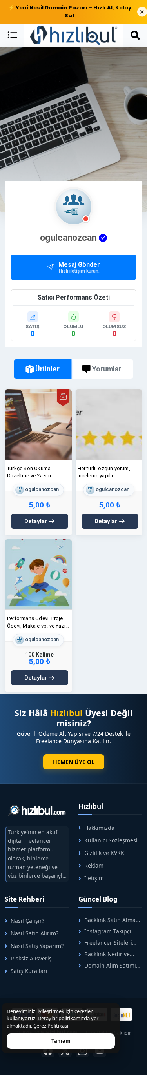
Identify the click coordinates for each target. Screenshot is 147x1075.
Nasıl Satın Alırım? (34, 933)
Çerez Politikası (50, 1025)
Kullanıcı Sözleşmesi (111, 840)
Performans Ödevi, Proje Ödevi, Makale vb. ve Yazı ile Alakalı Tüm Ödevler (36, 622)
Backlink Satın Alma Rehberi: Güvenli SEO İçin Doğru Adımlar (107, 920)
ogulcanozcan (41, 490)
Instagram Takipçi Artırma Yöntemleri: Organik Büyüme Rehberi (104, 931)
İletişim (94, 878)
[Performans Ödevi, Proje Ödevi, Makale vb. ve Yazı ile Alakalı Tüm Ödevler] (38, 574)
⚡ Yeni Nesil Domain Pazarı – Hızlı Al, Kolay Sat (70, 11)
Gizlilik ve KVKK (104, 853)
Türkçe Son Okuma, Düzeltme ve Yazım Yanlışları (29, 472)
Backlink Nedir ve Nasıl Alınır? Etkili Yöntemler (104, 954)
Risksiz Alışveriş (31, 958)
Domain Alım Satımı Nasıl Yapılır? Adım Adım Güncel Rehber (107, 965)
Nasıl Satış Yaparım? (37, 945)
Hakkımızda (99, 827)
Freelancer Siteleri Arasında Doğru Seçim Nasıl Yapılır (107, 942)
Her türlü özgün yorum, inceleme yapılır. (104, 472)
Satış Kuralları (29, 971)
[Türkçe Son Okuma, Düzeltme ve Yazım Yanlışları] (38, 424)
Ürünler (48, 369)
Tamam (61, 1040)
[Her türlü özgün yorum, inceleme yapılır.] (109, 424)
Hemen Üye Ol (73, 762)
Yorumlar (106, 369)
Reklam (93, 865)
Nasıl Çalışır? (27, 920)
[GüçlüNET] (121, 1014)
